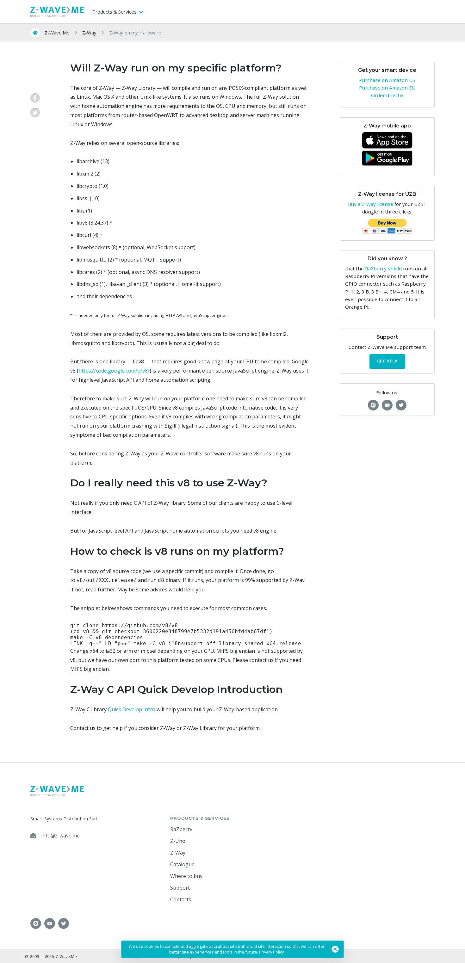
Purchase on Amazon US (387, 80)
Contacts (180, 899)
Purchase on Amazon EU (387, 87)
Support (180, 887)
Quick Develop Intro (131, 709)
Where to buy (186, 876)
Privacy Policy (271, 952)
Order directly (387, 95)
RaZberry (181, 829)
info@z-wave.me (60, 835)
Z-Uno (177, 840)
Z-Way (177, 852)
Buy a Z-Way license (370, 204)
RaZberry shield (383, 268)
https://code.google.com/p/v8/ (114, 370)
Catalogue (182, 864)
